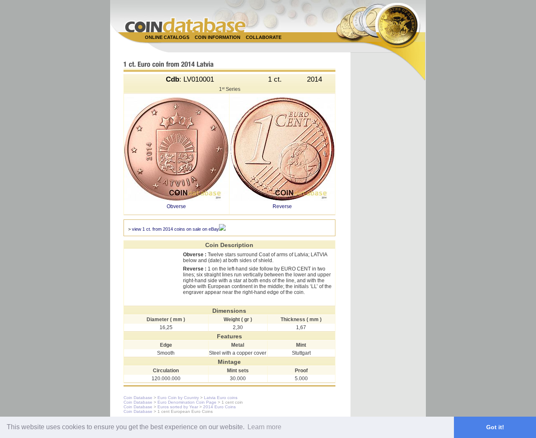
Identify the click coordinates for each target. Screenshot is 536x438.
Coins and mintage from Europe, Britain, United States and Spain (185, 25)
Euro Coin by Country (178, 397)
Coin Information (217, 37)
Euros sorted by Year (177, 407)
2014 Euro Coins (219, 407)
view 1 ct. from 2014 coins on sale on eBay (175, 229)
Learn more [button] (264, 426)
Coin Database (138, 397)
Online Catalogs (167, 37)
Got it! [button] (495, 427)
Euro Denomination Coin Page (186, 402)
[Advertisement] (263, 47)
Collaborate (263, 37)
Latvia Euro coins (220, 397)
